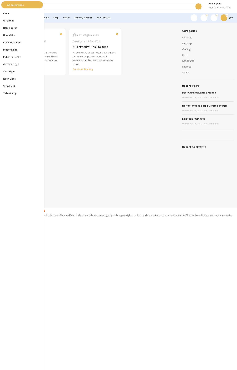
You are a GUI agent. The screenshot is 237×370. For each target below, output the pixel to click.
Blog (15, 313)
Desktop (77, 41)
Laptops (186, 66)
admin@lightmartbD (88, 34)
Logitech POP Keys (193, 118)
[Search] (198, 6)
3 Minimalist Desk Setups (90, 47)
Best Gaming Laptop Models (199, 92)
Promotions (19, 279)
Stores (16, 284)
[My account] (194, 18)
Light (15, 239)
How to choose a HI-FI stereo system (204, 105)
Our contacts (19, 290)
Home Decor (19, 244)
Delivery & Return (22, 295)
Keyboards (188, 60)
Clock (16, 266)
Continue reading (83, 69)
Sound (185, 72)
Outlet (16, 300)
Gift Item (17, 250)
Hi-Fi (184, 55)
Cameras (187, 37)
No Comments (211, 97)
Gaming (186, 49)
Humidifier (18, 255)
